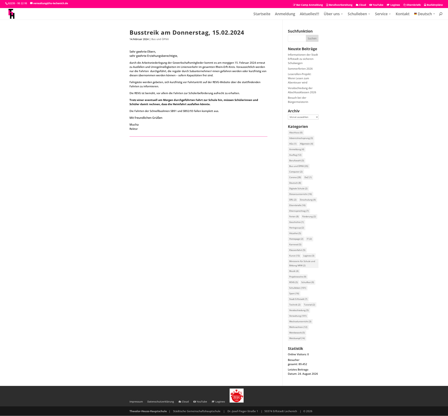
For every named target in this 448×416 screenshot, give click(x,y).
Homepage (296, 238)
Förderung (309, 216)
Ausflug (295, 154)
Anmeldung (285, 14)
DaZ (308, 177)
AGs (292, 143)
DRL (292, 199)
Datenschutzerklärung (160, 401)
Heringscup (296, 227)
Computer (296, 171)
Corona (295, 177)
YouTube (377, 5)
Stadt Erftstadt (298, 299)
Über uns (332, 14)
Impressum (136, 401)
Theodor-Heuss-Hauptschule (148, 411)
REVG (293, 282)
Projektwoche (297, 276)
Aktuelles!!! (309, 14)
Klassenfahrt (297, 250)
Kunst (294, 255)
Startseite (261, 14)
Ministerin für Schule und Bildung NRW (302, 263)
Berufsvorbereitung (340, 5)
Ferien (294, 216)
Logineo (395, 5)
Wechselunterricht (300, 321)
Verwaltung (298, 315)
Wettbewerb (297, 332)
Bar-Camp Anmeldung (309, 5)
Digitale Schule (298, 188)
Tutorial (309, 304)
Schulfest (307, 282)
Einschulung (308, 199)
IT (309, 238)
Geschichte (296, 222)
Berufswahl (296, 160)
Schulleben (357, 14)
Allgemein (306, 143)
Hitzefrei (295, 233)
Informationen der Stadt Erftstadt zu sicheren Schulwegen (303, 59)
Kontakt (403, 14)
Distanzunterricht (300, 194)
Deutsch (295, 182)
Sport (294, 293)
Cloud (362, 5)
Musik (294, 271)
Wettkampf (297, 338)
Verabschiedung (299, 310)
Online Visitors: (297, 354)
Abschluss (296, 132)
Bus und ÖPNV (160, 39)
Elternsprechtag (299, 210)
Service (381, 14)
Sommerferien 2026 (300, 68)
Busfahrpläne (434, 5)
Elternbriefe (413, 5)
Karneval (295, 244)
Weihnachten (298, 327)
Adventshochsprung (301, 138)
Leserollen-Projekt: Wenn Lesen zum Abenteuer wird (299, 78)
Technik (294, 304)
